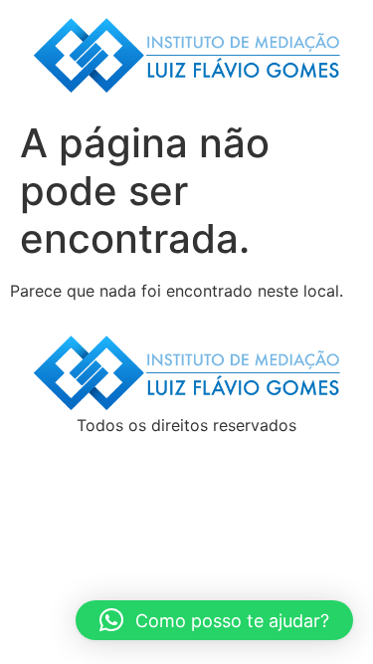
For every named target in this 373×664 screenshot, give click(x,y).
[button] (214, 620)
